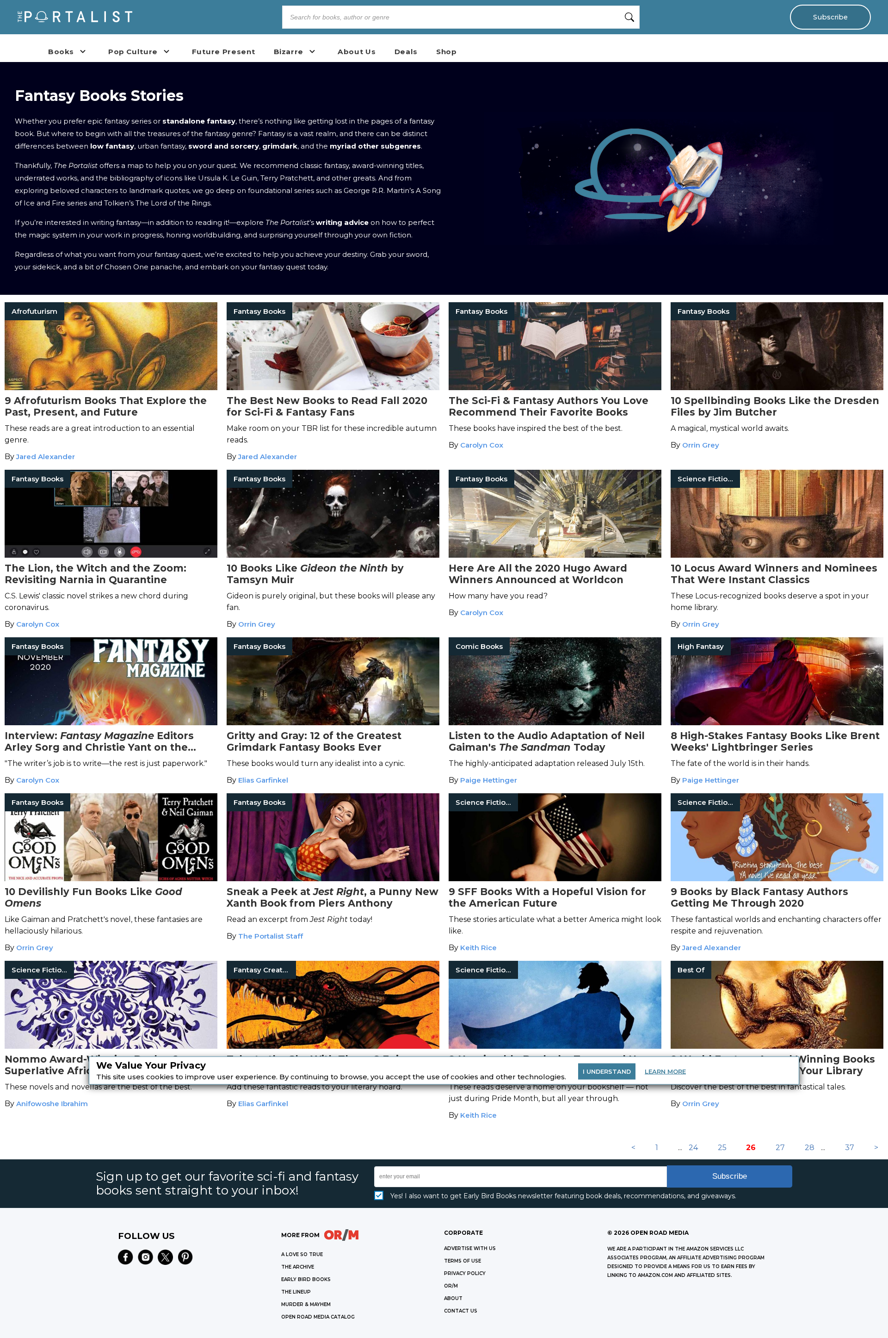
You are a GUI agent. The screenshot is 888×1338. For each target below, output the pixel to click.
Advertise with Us (470, 1248)
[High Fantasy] (777, 722)
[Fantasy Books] (333, 387)
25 (722, 1147)
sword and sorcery (223, 146)
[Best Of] (777, 1046)
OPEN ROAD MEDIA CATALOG (318, 1317)
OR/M (451, 1286)
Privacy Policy (465, 1273)
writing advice (342, 222)
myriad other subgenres (375, 146)
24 (693, 1147)
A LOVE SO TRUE (302, 1254)
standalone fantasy (198, 121)
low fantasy (112, 146)
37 (849, 1147)
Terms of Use (462, 1261)
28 (809, 1147)
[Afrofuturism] (111, 387)
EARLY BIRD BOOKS (306, 1279)
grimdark (279, 146)
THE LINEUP (296, 1292)
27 (780, 1147)
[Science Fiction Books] (777, 555)
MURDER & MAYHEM (306, 1304)
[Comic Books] (555, 722)
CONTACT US (460, 1311)
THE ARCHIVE (297, 1267)
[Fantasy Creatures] (333, 1046)
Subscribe (830, 17)
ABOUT (453, 1298)
